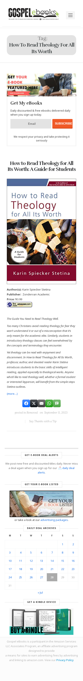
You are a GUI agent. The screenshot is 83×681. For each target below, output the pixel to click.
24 (10, 577)
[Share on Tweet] (34, 403)
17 (10, 569)
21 (51, 569)
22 (62, 569)
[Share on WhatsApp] (49, 403)
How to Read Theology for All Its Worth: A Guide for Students (41, 166)
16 (73, 561)
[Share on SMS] (57, 403)
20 (41, 569)
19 (31, 569)
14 (51, 561)
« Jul (40, 592)
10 (10, 561)
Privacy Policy (64, 660)
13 (41, 561)
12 (31, 561)
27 (41, 577)
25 (20, 577)
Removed (32, 412)
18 (20, 569)
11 (20, 561)
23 (73, 569)
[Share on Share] (26, 403)
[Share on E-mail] (41, 403)
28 (51, 577)
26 (31, 577)
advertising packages (54, 520)
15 (62, 561)
